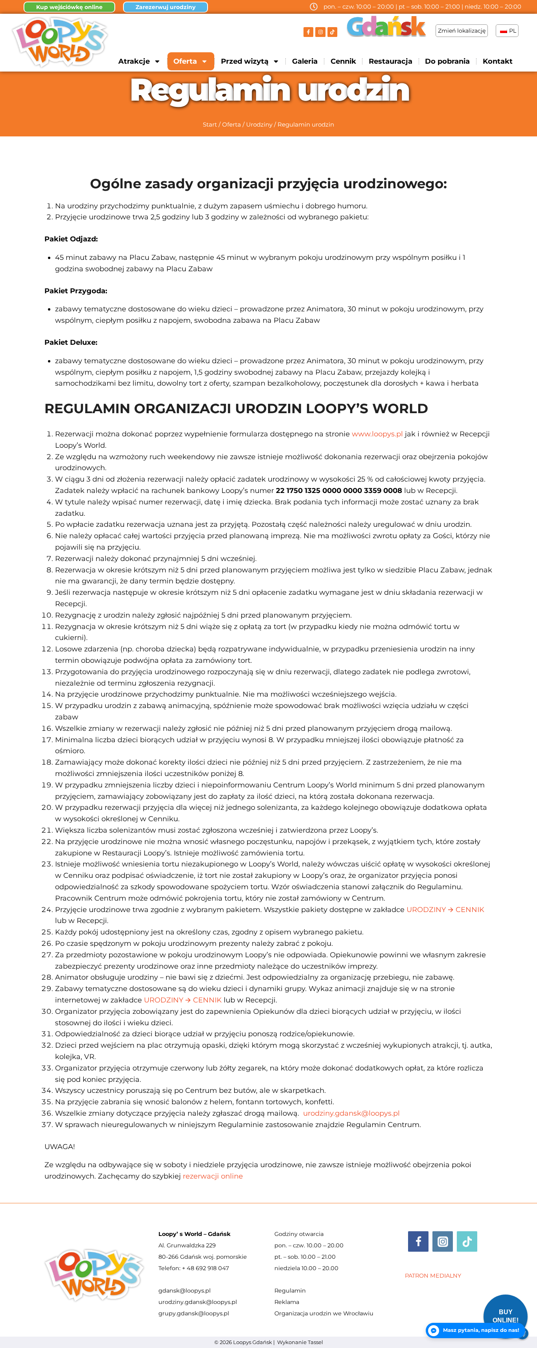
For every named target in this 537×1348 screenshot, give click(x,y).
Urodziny (259, 124)
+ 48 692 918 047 (205, 1268)
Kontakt (498, 61)
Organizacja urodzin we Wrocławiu (323, 1313)
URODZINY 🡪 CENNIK (445, 909)
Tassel (315, 1342)
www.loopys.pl (377, 434)
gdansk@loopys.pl (184, 1290)
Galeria (305, 61)
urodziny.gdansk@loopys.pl (197, 1302)
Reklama (286, 1302)
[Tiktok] (332, 32)
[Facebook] (418, 1241)
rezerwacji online (213, 1176)
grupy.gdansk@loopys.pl (193, 1313)
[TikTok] (467, 1241)
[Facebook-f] (308, 32)
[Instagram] (320, 32)
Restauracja (390, 61)
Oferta (231, 124)
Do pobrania (447, 61)
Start (210, 124)
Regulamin (290, 1290)
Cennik (343, 61)
